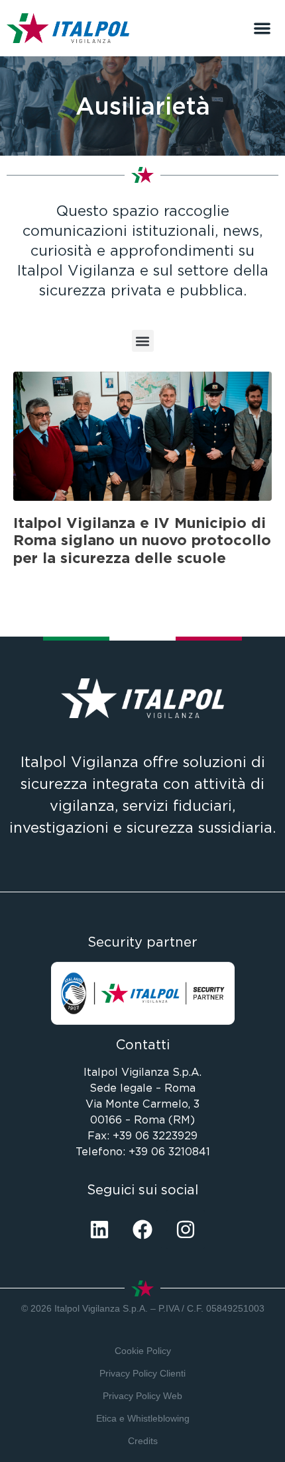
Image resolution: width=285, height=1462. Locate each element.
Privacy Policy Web (142, 1395)
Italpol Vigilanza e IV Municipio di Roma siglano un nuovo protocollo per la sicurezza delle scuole (142, 540)
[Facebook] (142, 1229)
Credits (143, 1441)
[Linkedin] (99, 1229)
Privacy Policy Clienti (142, 1373)
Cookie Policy (143, 1350)
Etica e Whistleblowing (143, 1418)
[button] (262, 28)
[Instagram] (185, 1229)
